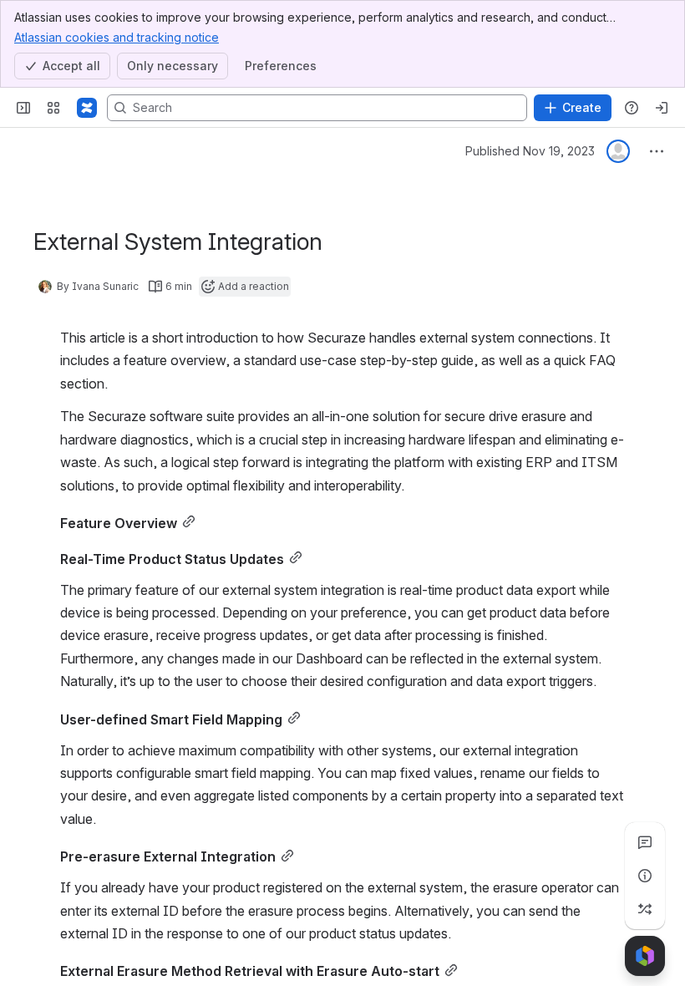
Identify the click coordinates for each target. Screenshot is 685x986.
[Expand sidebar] (23, 107)
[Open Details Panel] (645, 875)
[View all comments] (645, 842)
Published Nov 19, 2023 (530, 151)
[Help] (631, 107)
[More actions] (656, 151)
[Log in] (661, 107)
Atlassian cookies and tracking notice (116, 37)
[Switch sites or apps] (53, 107)
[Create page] (645, 909)
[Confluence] (87, 107)
